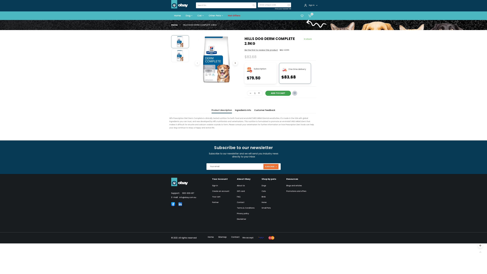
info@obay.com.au (187, 197)
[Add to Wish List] (294, 93)
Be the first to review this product (261, 50)
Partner (215, 202)
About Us (241, 185)
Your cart (216, 196)
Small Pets (266, 208)
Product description (222, 110)
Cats (264, 191)
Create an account (220, 191)
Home (174, 24)
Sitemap (222, 237)
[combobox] (226, 5)
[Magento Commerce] (179, 4)
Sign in (215, 185)
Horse (264, 202)
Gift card (241, 191)
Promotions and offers (296, 191)
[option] (180, 41)
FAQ (238, 196)
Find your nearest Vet (283, 9)
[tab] (222, 109)
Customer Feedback (264, 110)
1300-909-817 (188, 193)
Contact (240, 202)
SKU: (281, 50)
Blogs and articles (294, 185)
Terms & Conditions (246, 208)
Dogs (264, 185)
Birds (264, 196)
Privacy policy (243, 213)
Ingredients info (243, 110)
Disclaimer (241, 219)
